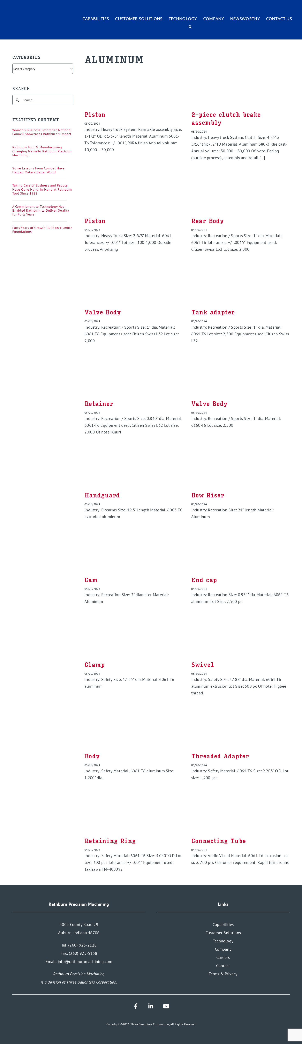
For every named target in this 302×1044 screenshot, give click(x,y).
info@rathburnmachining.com (85, 961)
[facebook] (135, 1006)
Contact (223, 965)
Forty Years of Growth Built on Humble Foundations (42, 230)
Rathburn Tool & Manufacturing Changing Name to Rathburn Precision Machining (42, 151)
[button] (190, 26)
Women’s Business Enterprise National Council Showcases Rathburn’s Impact (42, 132)
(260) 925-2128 (82, 945)
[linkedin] (151, 1006)
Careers (223, 957)
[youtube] (166, 1006)
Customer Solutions (223, 932)
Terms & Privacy (223, 974)
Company (223, 949)
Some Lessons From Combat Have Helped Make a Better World (38, 170)
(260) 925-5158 (83, 953)
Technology (223, 941)
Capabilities (223, 924)
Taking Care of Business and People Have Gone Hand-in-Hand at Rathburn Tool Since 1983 (42, 189)
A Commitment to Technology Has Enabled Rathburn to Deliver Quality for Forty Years (40, 210)
